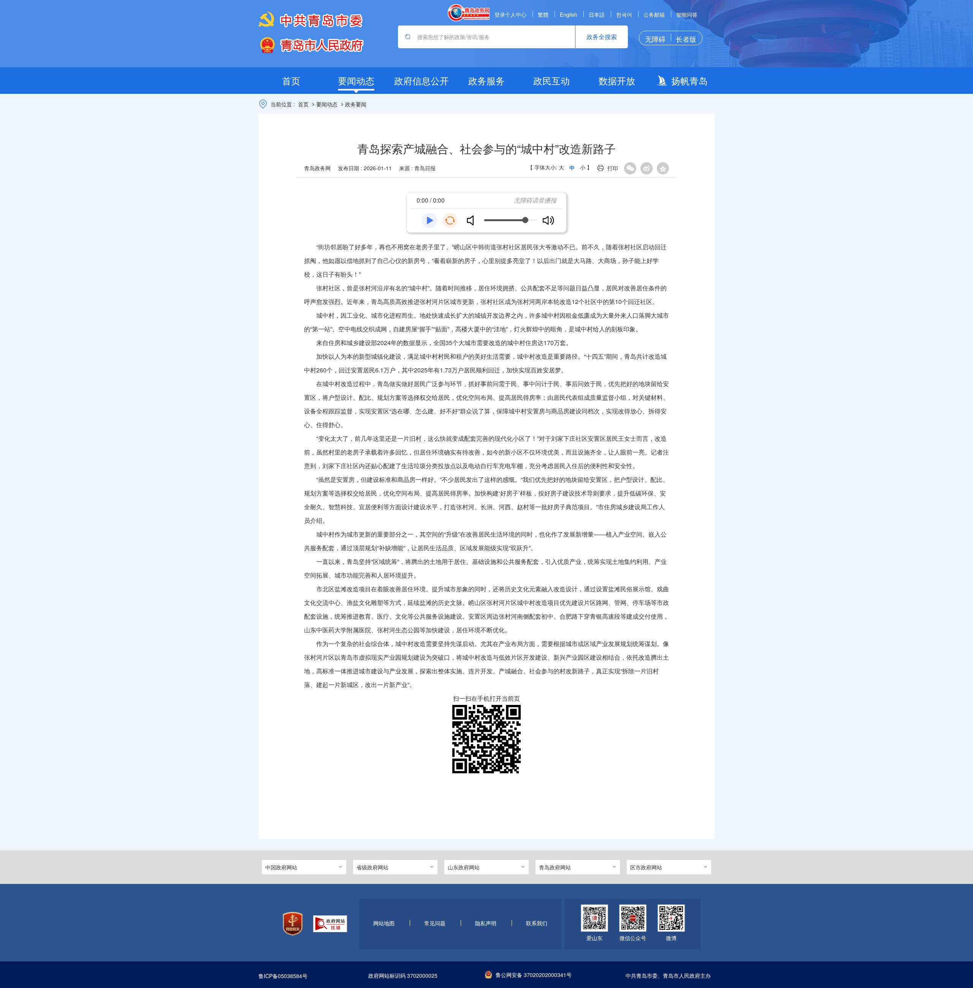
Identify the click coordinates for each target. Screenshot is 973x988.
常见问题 (434, 923)
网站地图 (384, 923)
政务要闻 (355, 104)
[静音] (473, 220)
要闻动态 (327, 104)
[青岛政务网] (469, 12)
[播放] (429, 220)
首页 (303, 104)
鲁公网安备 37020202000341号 (534, 974)
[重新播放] (450, 220)
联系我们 (536, 923)
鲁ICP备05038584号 (282, 976)
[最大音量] (548, 220)
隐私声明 (485, 923)
